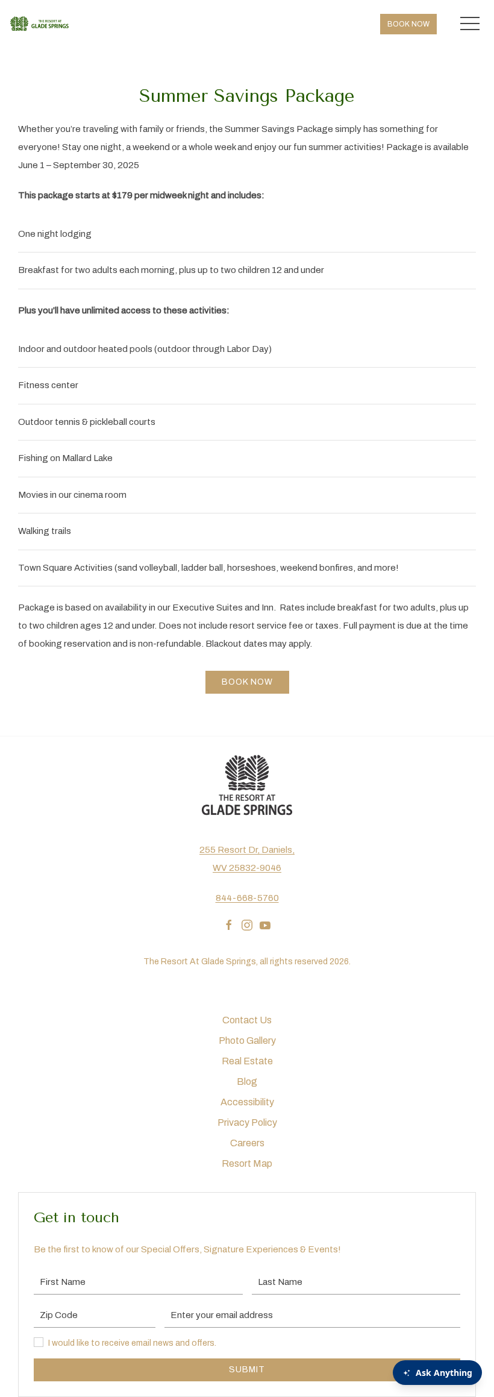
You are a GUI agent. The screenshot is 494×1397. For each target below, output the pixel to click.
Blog (247, 1081)
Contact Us (247, 1020)
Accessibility (247, 1102)
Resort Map (247, 1163)
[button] (470, 24)
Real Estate (247, 1061)
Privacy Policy (247, 1122)
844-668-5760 (247, 898)
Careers (247, 1143)
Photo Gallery (247, 1040)
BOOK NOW (247, 681)
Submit (247, 1369)
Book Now (408, 24)
